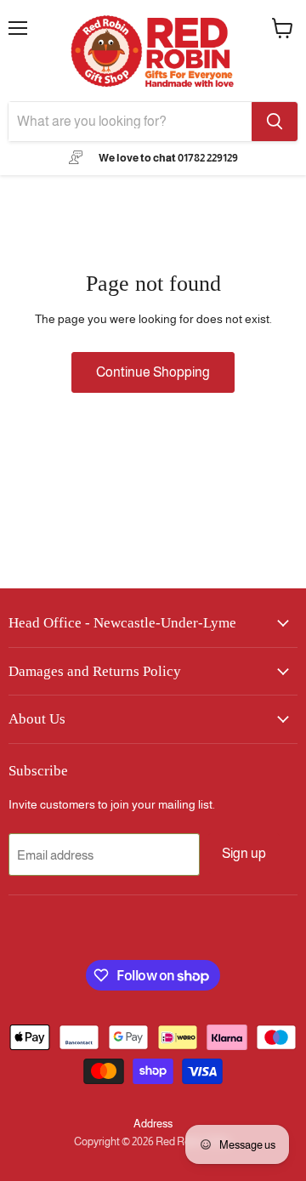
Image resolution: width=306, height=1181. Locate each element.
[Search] (275, 121)
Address (153, 1123)
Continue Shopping (153, 372)
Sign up (244, 853)
